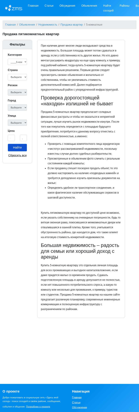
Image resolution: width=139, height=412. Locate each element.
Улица (12, 115)
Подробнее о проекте (38, 406)
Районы (125, 5)
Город (12, 100)
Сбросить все (17, 155)
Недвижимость (47, 24)
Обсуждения (67, 5)
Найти (17, 147)
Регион (12, 85)
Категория (15, 54)
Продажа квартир (72, 24)
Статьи (49, 5)
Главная (33, 5)
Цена (11, 130)
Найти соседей (108, 8)
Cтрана (13, 70)
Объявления (89, 5)
